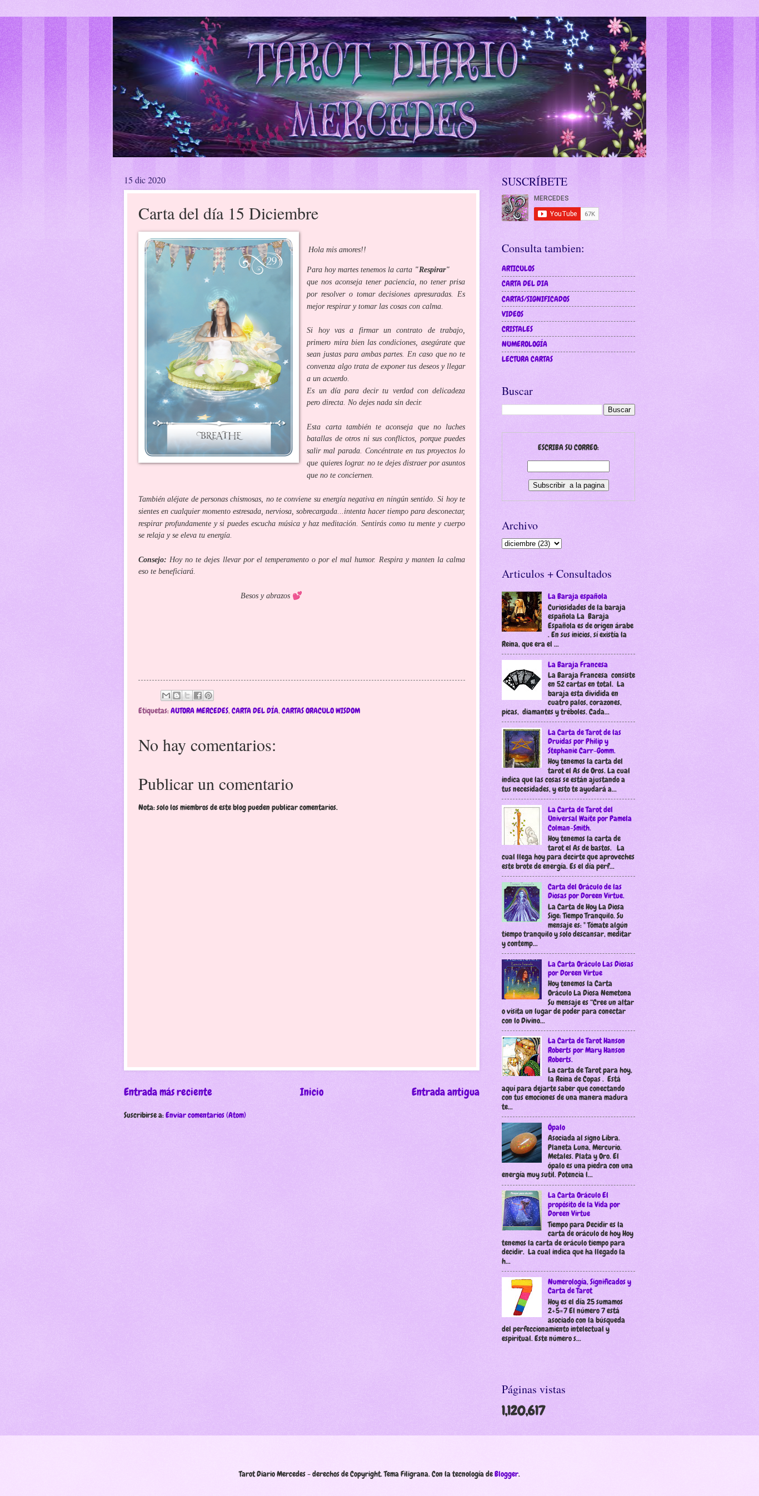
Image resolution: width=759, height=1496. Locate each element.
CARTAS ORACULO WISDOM (321, 711)
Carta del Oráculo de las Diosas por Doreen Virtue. (586, 891)
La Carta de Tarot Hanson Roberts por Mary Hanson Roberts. (586, 1049)
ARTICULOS (518, 268)
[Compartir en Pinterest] (208, 695)
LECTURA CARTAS (527, 359)
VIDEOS (512, 314)
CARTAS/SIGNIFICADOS (536, 299)
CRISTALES (517, 329)
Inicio (312, 1092)
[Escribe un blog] (176, 695)
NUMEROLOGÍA (524, 344)
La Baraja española (577, 596)
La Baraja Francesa (578, 664)
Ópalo (556, 1127)
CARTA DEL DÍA (255, 711)
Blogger (506, 1474)
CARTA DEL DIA (525, 283)
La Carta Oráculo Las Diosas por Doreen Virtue (590, 968)
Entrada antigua (446, 1092)
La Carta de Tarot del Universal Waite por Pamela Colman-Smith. (590, 818)
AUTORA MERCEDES (199, 711)
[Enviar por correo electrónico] (166, 695)
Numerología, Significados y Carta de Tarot (589, 1286)
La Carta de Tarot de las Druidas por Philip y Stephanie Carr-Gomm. (584, 741)
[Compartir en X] (187, 695)
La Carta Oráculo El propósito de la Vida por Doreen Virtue (584, 1204)
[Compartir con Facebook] (197, 695)
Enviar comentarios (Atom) (206, 1115)
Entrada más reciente (168, 1092)
